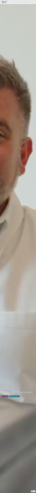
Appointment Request (15, 396)
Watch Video (5, 396)
